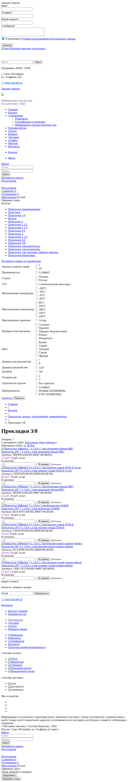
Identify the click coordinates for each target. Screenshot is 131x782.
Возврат (13, 134)
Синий (43, 352)
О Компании (15, 115)
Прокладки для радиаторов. (24, 249)
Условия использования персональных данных (48, 38)
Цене (42, 442)
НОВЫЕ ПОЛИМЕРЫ (52, 390)
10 (40, 268)
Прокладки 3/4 (16, 239)
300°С (42, 309)
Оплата (12, 131)
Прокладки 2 (15, 233)
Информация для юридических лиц (35, 124)
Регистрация (8, 180)
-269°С (43, 288)
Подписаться (41, 593)
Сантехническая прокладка (55, 284)
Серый (43, 345)
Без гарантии (46, 383)
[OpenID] (22, 184)
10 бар (42, 320)
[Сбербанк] (15, 665)
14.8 (41, 367)
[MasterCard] (16, 661)
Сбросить (6, 398)
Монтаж (13, 143)
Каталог (13, 112)
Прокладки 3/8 (16, 243)
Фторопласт (46, 338)
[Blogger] (18, 184)
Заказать (7, 45)
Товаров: (6, 439)
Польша (43, 276)
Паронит (44, 327)
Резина (43, 334)
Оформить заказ (11, 779)
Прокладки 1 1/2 (17, 224)
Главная (12, 109)
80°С (42, 302)
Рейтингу (51, 442)
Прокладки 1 (15, 221)
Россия (43, 280)
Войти (6, 174)
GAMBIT (44, 272)
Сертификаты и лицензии (30, 121)
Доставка (13, 137)
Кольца (12, 218)
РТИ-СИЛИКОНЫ (50, 394)
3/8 (40, 371)
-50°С (42, 295)
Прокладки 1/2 (16, 230)
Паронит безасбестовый (53, 331)
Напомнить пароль (12, 177)
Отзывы (13, 140)
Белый (42, 342)
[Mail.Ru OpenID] (8, 184)
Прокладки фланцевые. (21, 255)
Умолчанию (32, 442)
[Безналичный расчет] (21, 671)
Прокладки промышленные (24, 209)
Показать (19, 398)
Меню (11, 158)
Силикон (44, 324)
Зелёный (44, 349)
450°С (42, 316)
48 (28, 445)
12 (25, 445)
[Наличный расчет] (20, 668)
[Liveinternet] (13, 184)
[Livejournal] (3, 184)
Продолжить (9, 775)
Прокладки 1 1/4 (17, 227)
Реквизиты (21, 118)
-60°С (42, 298)
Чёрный (43, 356)
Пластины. (14, 212)
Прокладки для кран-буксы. (24, 246)
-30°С (42, 291)
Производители (17, 127)
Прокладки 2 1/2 (17, 236)
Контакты (14, 146)
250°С (42, 306)
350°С (42, 312)
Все (32, 445)
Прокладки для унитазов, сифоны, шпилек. (33, 252)
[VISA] (12, 658)
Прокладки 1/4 (16, 215)
